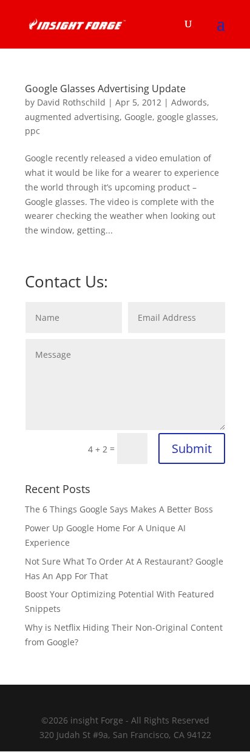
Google (138, 117)
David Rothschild (71, 102)
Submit (192, 448)
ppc (32, 130)
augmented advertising (72, 117)
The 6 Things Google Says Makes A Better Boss (119, 509)
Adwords (189, 102)
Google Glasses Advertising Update (105, 88)
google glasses (186, 117)
